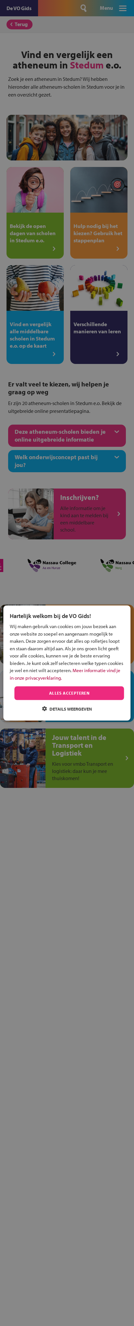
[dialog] (66, 663)
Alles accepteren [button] (69, 693)
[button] (67, 708)
